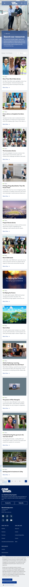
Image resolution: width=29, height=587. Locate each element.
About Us (17, 528)
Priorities (3, 535)
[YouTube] (11, 520)
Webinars (4, 555)
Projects (3, 538)
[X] (11, 516)
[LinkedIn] (7, 520)
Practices (3, 531)
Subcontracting (5, 552)
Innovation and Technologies (8, 541)
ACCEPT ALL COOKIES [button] (7, 579)
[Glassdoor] (3, 520)
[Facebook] (3, 516)
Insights (3, 549)
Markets (3, 528)
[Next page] (26, 481)
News (16, 541)
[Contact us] (21, 3)
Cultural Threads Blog (19, 535)
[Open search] (25, 3)
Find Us (16, 538)
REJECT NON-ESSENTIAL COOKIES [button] (9, 582)
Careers (16, 531)
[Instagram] (7, 516)
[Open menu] (5, 3)
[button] (28, 557)
